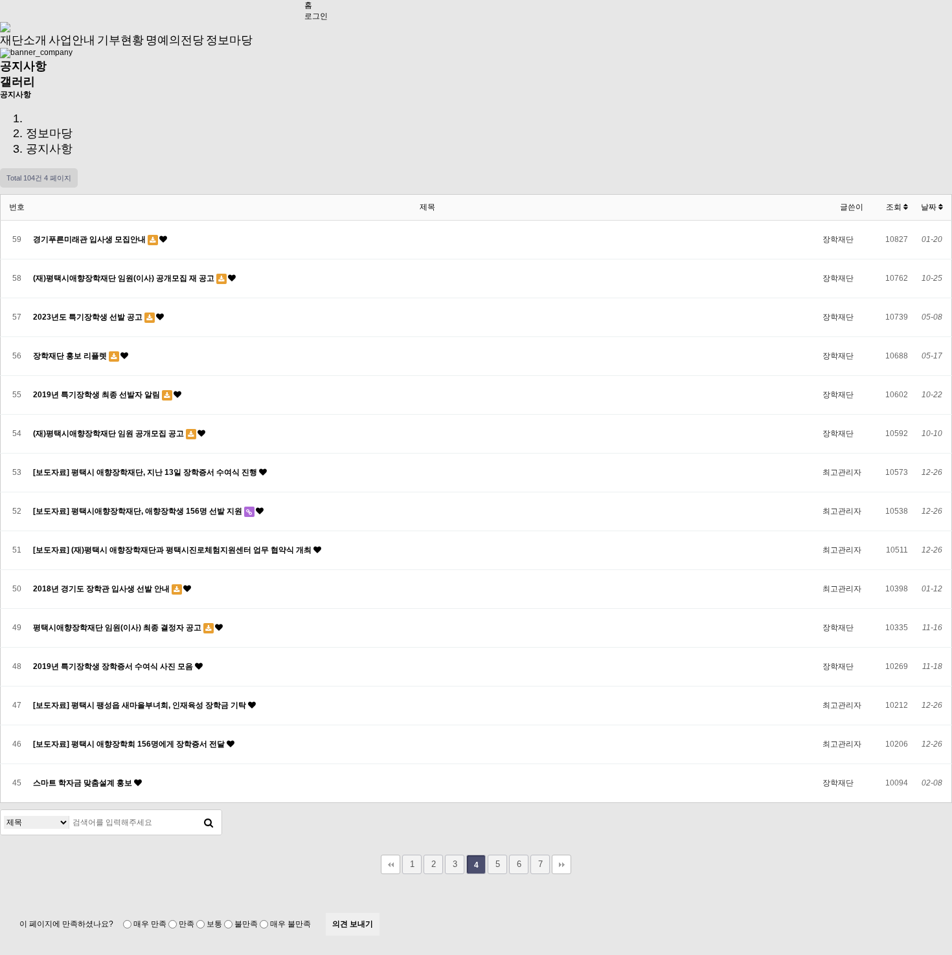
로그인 (316, 16)
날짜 (929, 207)
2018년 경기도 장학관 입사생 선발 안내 (102, 588)
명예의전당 (175, 40)
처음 (390, 864)
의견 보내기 (352, 923)
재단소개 (23, 40)
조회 (894, 207)
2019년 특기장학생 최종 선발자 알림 (97, 394)
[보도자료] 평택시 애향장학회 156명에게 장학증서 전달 (130, 744)
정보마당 (229, 40)
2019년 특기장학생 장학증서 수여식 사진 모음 (114, 666)
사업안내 (72, 40)
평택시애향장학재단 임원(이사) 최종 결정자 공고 (118, 627)
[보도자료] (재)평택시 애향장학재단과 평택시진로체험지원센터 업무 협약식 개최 (173, 549)
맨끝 (561, 864)
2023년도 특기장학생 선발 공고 (88, 317)
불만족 (246, 923)
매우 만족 (149, 923)
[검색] (208, 822)
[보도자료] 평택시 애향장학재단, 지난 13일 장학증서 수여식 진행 (146, 472)
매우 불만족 (290, 923)
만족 (186, 923)
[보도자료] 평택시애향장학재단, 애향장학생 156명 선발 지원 (138, 511)
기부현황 (120, 40)
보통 (214, 923)
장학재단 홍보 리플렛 (71, 355)
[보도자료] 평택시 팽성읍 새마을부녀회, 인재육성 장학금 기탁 (140, 705)
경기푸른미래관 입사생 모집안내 (90, 239)
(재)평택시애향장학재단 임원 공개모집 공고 (109, 433)
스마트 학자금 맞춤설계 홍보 (83, 782)
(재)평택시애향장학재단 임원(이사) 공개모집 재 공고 (124, 278)
